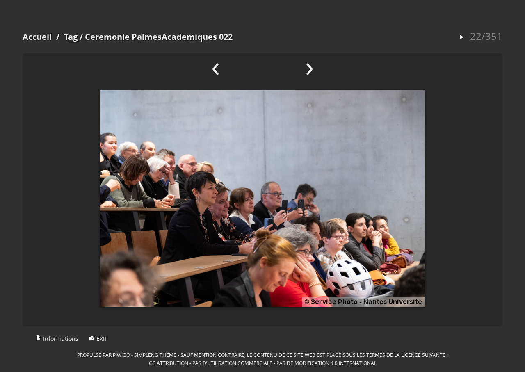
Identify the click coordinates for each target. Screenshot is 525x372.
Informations (59, 338)
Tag (71, 36)
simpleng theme (155, 354)
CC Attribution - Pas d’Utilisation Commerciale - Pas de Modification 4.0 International (263, 363)
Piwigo (121, 354)
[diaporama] (461, 37)
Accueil (37, 36)
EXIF (101, 338)
